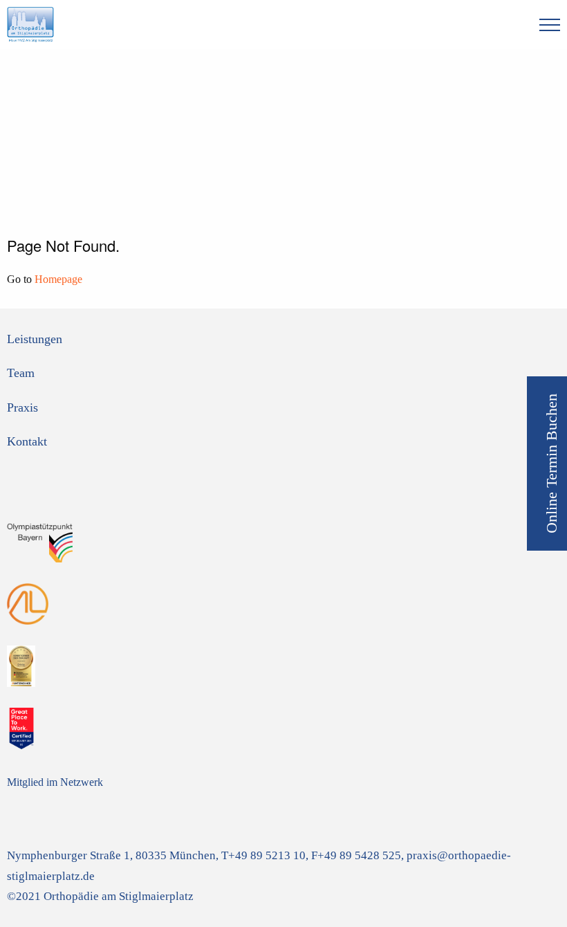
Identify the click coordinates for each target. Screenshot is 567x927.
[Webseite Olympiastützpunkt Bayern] (40, 540)
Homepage (58, 279)
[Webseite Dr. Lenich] (27, 602)
